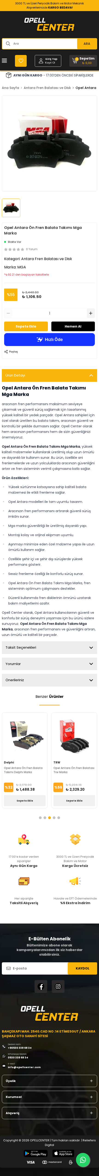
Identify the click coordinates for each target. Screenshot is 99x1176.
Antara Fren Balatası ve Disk (47, 87)
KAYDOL (82, 968)
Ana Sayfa (10, 87)
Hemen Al (73, 326)
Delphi (9, 762)
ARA (87, 43)
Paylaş (13, 351)
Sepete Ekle (26, 326)
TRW (56, 762)
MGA (21, 267)
